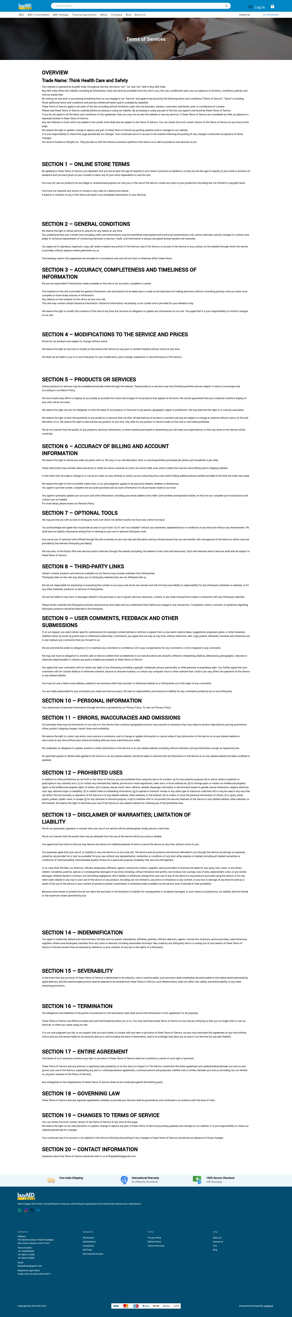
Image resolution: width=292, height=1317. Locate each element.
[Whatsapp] (19, 1210)
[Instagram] (26, 1210)
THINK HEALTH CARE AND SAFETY (34, 1273)
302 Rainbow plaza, (27, 1239)
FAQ (215, 1245)
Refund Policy (154, 1241)
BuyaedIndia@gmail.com (122, 1156)
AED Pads (87, 1249)
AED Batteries (89, 1241)
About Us (217, 1237)
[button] (116, 14)
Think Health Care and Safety (98, 80)
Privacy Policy (154, 1237)
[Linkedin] (38, 1210)
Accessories (88, 1245)
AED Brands (88, 1237)
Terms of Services (156, 1245)
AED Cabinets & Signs (93, 1253)
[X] (32, 1210)
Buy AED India (157, 86)
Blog (215, 1249)
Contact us (218, 1241)
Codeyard (268, 1305)
